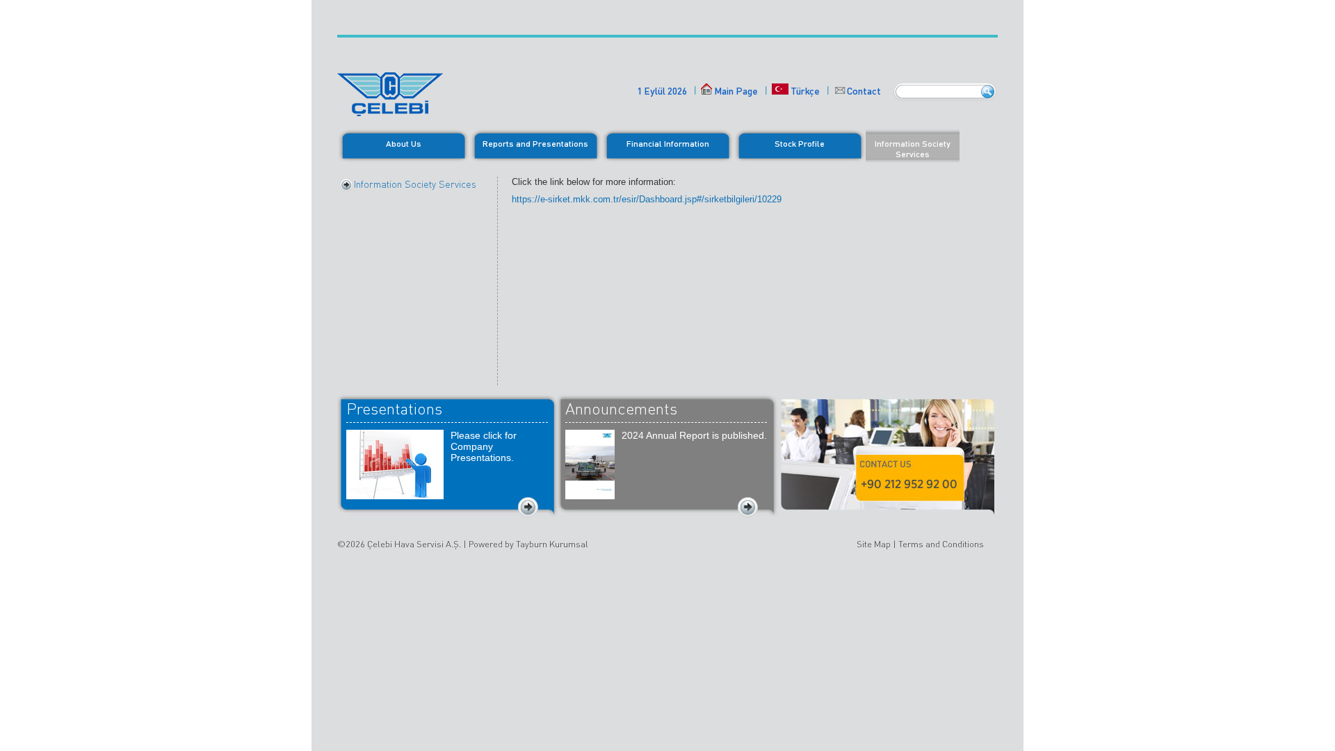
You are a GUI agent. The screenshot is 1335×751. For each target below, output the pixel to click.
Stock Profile (800, 143)
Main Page (736, 91)
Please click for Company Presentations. (484, 446)
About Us (403, 143)
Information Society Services (912, 148)
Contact (864, 91)
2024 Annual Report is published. (694, 435)
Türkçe (804, 91)
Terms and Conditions (941, 543)
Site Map (874, 543)
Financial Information (667, 143)
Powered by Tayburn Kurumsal (528, 543)
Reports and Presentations (535, 143)
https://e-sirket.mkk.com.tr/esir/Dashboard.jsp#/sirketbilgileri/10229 (647, 199)
